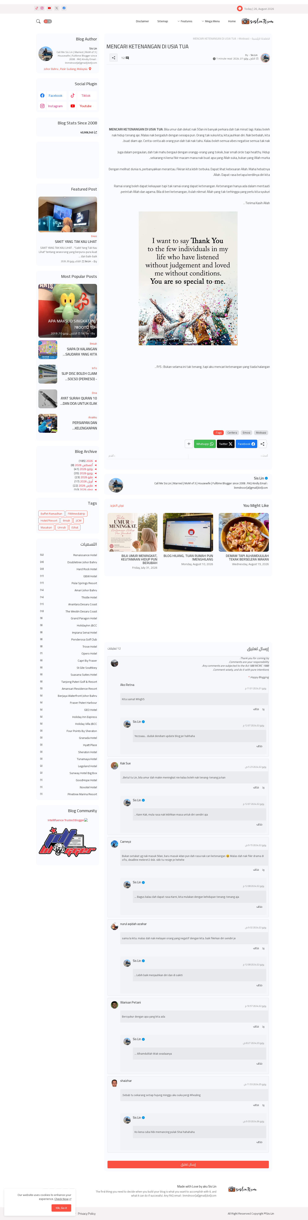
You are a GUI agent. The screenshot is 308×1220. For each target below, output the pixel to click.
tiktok (85, 95)
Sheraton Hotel (68, 752)
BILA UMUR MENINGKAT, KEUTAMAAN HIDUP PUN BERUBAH (139, 559)
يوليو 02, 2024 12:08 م (253, 886)
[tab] (232, 21)
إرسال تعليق (188, 1164)
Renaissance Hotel (68, 555)
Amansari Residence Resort (68, 689)
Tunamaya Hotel (68, 759)
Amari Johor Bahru (68, 590)
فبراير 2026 (86, 489)
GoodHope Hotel (68, 780)
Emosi (246, 432)
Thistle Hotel (68, 597)
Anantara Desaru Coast (68, 604)
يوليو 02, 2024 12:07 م (253, 725)
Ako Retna (127, 685)
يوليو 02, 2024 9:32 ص (255, 927)
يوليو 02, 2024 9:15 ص (255, 845)
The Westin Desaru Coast (68, 611)
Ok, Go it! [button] (61, 1208)
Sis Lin (259, 478)
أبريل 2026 (86, 481)
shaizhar (126, 1080)
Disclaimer (142, 21)
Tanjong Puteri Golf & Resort (68, 682)
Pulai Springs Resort (68, 583)
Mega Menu (212, 21)
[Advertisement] (188, 97)
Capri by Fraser (68, 661)
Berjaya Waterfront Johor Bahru (68, 696)
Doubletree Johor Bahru (68, 562)
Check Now (61, 1199)
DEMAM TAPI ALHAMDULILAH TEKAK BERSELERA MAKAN (247, 557)
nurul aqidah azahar (133, 924)
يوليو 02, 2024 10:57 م (255, 1006)
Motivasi (244, 38)
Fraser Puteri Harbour (68, 703)
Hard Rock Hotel (68, 569)
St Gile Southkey (68, 668)
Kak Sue (125, 763)
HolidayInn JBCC (68, 626)
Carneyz (125, 841)
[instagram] (42, 8)
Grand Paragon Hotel (68, 618)
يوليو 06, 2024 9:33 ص (253, 1121)
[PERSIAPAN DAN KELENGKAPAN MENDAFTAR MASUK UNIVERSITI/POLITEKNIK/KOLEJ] (47, 423)
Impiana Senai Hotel (68, 633)
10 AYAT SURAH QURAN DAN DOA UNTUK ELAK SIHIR (79, 401)
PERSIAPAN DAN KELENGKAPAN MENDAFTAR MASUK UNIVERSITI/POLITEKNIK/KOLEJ (78, 425)
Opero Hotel (68, 654)
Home (232, 21)
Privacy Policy (87, 1213)
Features (186, 21)
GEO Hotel (68, 710)
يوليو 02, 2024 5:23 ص (255, 767)
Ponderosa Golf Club (68, 640)
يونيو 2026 (86, 473)
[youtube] (49, 8)
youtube (86, 106)
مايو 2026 (86, 477)
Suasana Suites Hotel (68, 675)
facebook (55, 95)
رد (263, 708)
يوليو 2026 (86, 469)
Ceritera (232, 432)
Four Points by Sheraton (68, 731)
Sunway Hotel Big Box (68, 773)
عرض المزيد (117, 505)
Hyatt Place (68, 745)
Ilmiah (66, 520)
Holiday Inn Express (68, 717)
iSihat (74, 527)
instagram (55, 106)
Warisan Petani (130, 1002)
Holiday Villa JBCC (68, 724)
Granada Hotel (68, 738)
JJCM (78, 520)
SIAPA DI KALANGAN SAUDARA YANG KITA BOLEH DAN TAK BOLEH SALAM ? (79, 352)
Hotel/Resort (49, 520)
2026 (89, 461)
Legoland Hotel (68, 766)
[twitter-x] (56, 8)
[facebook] (64, 8)
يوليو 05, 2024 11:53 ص (255, 1084)
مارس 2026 (85, 485)
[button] (48, 21)
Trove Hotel (68, 647)
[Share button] (189, 444)
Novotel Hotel (68, 787)
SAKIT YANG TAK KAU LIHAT (76, 242)
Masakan (46, 527)
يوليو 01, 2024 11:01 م (255, 688)
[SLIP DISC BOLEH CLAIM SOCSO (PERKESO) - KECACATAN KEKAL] (47, 374)
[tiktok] (36, 8)
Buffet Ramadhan (51, 513)
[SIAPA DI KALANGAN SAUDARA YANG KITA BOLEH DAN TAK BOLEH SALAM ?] (47, 349)
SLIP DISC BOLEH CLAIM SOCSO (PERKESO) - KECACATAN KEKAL (79, 376)
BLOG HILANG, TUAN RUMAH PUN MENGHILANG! (188, 557)
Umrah (62, 527)
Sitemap (162, 21)
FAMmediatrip (76, 513)
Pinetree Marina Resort (68, 794)
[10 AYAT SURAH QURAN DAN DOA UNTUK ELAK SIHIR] (47, 398)
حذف (256, 708)
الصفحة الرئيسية (261, 38)
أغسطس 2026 (83, 465)
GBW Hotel (68, 576)
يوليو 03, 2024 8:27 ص (253, 1043)
